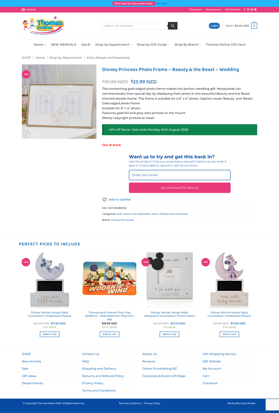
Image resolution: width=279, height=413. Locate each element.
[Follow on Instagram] (248, 9)
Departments (32, 383)
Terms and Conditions (99, 390)
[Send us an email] (252, 9)
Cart (206, 376)
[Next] (257, 298)
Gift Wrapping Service (219, 354)
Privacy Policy (92, 383)
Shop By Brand (186, 44)
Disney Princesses (122, 220)
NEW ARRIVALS (63, 44)
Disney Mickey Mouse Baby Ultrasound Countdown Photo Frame (169, 314)
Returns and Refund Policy (103, 376)
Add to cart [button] (50, 334)
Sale (25, 368)
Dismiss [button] (161, 3)
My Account (213, 9)
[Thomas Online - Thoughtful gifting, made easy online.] (43, 26)
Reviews (148, 361)
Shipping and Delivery (99, 368)
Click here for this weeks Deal (133, 3)
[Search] (172, 26)
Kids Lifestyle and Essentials (108, 57)
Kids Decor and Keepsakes (134, 213)
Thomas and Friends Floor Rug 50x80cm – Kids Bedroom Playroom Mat (109, 316)
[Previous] (22, 298)
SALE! (86, 44)
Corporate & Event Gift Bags (163, 376)
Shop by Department (112, 44)
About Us (149, 354)
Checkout (195, 9)
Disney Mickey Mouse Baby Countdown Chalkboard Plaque (49, 314)
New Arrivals (31, 361)
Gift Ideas (29, 376)
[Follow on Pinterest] (255, 9)
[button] (214, 26)
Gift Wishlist (232, 9)
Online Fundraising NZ (159, 368)
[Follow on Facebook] (244, 9)
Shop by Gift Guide (152, 44)
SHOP (26, 57)
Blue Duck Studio (245, 403)
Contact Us (90, 354)
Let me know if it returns (179, 188)
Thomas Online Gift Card (225, 44)
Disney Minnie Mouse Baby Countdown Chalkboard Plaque (229, 314)
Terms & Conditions (130, 403)
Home (38, 44)
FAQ (85, 361)
